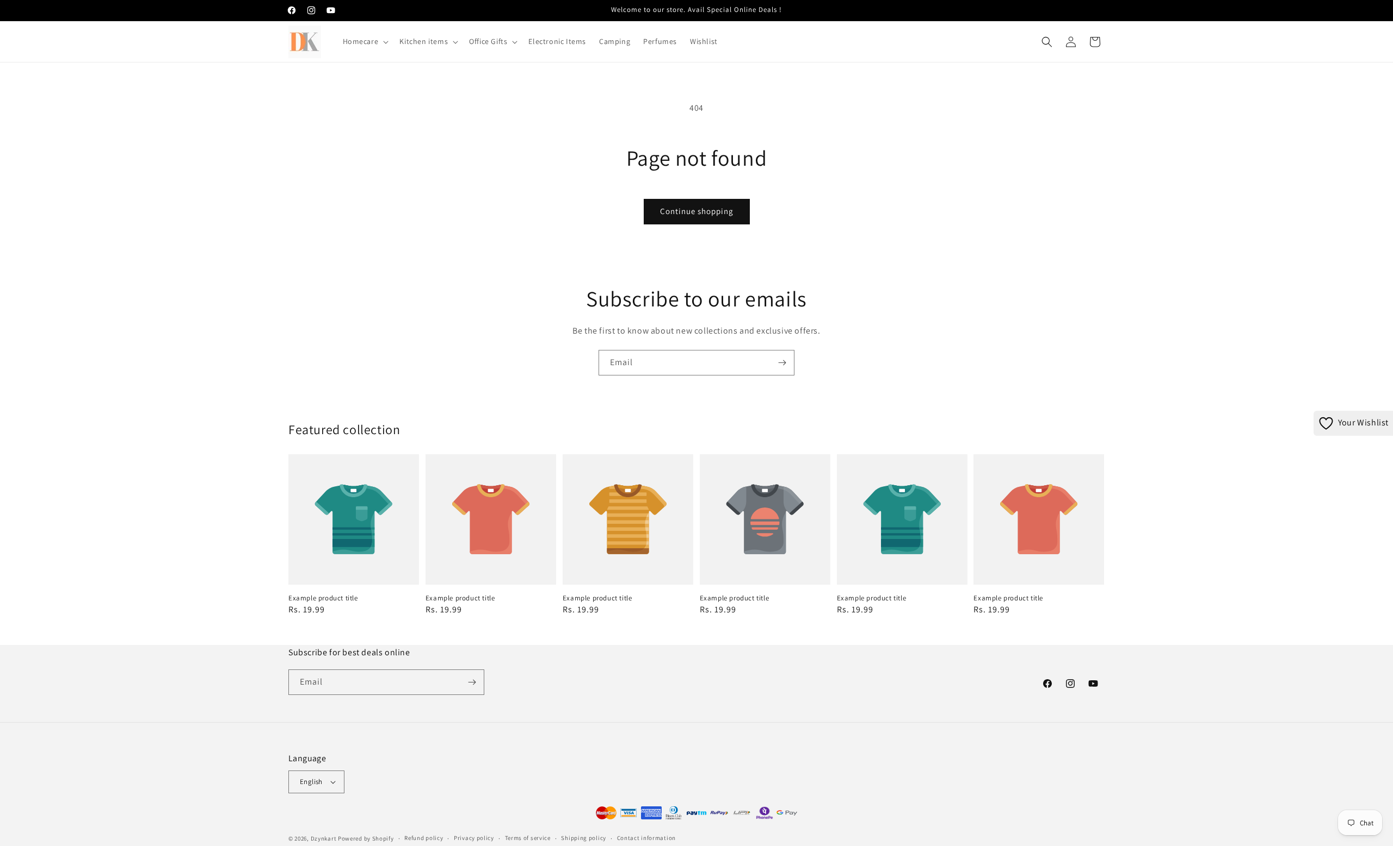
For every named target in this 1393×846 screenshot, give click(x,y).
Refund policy (423, 838)
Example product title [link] (323, 598)
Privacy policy (474, 838)
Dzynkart (324, 838)
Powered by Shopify (366, 838)
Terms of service (528, 838)
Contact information (646, 838)
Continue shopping (697, 211)
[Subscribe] (782, 362)
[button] (364, 41)
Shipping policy (583, 838)
